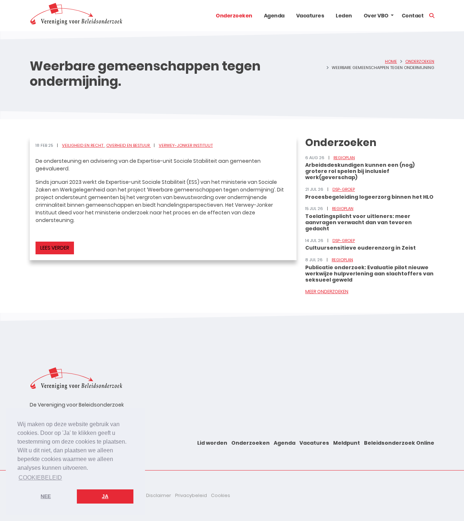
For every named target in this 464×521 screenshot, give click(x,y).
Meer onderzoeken (326, 291)
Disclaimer (158, 495)
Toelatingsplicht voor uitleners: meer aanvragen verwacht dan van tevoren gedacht (358, 222)
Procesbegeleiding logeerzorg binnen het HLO (369, 197)
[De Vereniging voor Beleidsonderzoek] (76, 15)
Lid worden (212, 443)
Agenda (274, 15)
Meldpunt (346, 443)
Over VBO (376, 15)
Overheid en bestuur (128, 145)
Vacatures (310, 15)
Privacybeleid (191, 495)
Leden (344, 15)
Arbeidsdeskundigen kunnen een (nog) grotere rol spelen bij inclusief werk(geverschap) (360, 171)
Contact (413, 15)
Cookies (220, 495)
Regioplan (344, 158)
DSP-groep (343, 189)
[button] (392, 15)
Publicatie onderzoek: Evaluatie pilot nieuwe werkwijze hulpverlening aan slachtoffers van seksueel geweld (369, 273)
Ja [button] (105, 496)
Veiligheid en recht (83, 145)
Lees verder (54, 247)
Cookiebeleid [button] (40, 477)
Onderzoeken (234, 15)
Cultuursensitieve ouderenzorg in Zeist (360, 247)
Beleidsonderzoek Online (399, 443)
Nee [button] (46, 496)
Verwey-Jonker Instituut (186, 145)
